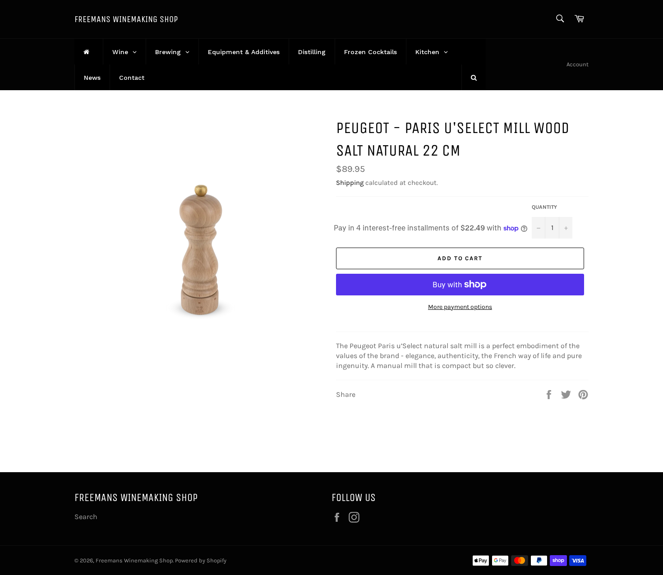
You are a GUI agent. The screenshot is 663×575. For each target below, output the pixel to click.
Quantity (544, 207)
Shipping (350, 183)
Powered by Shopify (200, 560)
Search (85, 516)
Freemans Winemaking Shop (126, 19)
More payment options (460, 307)
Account (577, 64)
